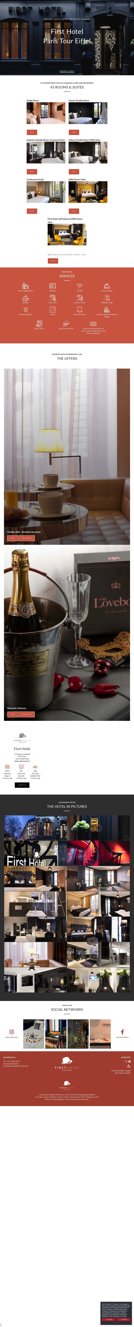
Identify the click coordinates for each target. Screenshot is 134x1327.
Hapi (72, 1099)
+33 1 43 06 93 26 (13, 1061)
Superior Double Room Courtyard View (46, 165)
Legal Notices (61, 1099)
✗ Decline (123, 1319)
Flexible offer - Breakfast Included (23, 532)
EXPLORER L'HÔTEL (67, 71)
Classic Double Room (79, 126)
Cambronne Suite (35, 205)
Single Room (33, 126)
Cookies (67, 1099)
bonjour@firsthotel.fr (11, 1064)
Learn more (116, 1322)
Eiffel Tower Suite (77, 205)
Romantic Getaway (16, 708)
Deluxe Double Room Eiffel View (84, 165)
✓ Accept (108, 1319)
